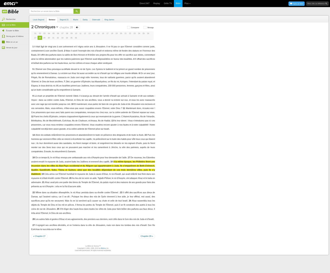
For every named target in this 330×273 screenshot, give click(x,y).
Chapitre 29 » (147, 236)
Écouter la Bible (12, 31)
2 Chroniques (43, 27)
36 (76, 38)
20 (121, 33)
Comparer (134, 27)
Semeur (52, 20)
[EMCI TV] (11, 3)
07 (62, 33)
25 (144, 33)
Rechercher (11, 19)
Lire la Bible (11, 25)
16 (103, 33)
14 (94, 33)
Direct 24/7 (145, 3)
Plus (186, 3)
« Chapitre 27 (39, 236)
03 (44, 33)
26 (148, 33)
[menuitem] (14, 19)
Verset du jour (11, 48)
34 (67, 38)
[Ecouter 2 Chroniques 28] (77, 27)
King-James (109, 20)
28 (40, 38)
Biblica (103, 248)
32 (58, 38)
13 (89, 33)
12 (85, 33)
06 (58, 33)
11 (80, 33)
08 (67, 33)
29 (44, 38)
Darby (85, 20)
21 (126, 33)
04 (49, 33)
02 (40, 33)
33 (62, 38)
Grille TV (168, 3)
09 (72, 33)
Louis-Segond (38, 20)
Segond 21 (64, 20)
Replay (156, 3)
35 (71, 38)
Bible (178, 3)
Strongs (150, 27)
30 (49, 38)
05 (53, 33)
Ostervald (96, 20)
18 (112, 33)
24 (139, 33)
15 (98, 33)
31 (53, 38)
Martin (75, 20)
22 (130, 33)
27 (35, 38)
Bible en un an (12, 42)
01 (35, 33)
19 (117, 33)
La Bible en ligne (10, 11)
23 (135, 33)
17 (107, 33)
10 (76, 33)
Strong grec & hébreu (15, 36)
